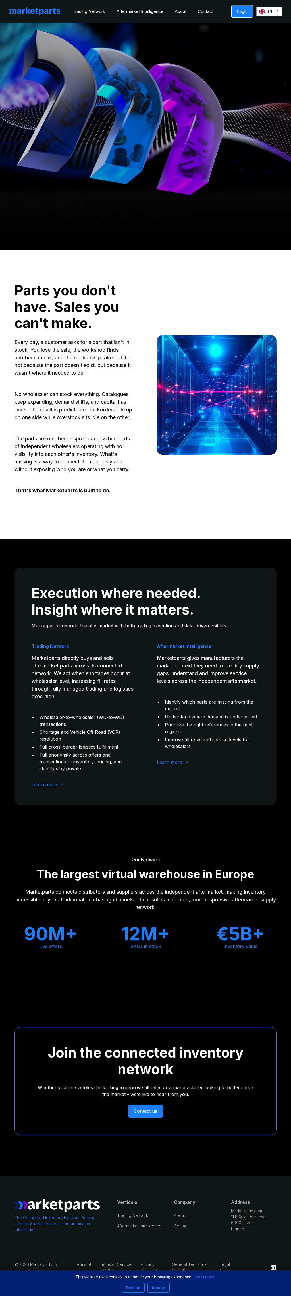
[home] (34, 11)
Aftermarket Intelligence (140, 11)
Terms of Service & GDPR (115, 1267)
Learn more (204, 1276)
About (180, 11)
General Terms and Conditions (190, 1267)
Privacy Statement (150, 1267)
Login (242, 11)
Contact (205, 11)
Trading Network (89, 11)
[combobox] (269, 11)
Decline (133, 1287)
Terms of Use (83, 1267)
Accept (158, 1287)
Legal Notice (225, 1267)
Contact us (145, 1111)
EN (270, 11)
